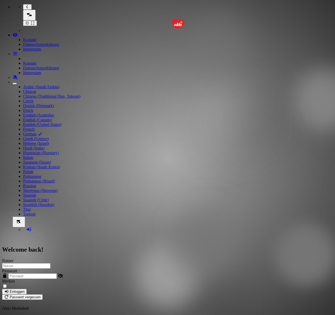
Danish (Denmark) (38, 105)
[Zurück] (27, 7)
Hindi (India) (33, 148)
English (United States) (42, 124)
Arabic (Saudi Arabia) (41, 87)
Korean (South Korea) (41, 167)
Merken (8, 281)
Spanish (29, 195)
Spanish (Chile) (36, 200)
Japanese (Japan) (37, 162)
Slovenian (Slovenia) (40, 190)
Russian (29, 186)
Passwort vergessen (25, 297)
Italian (28, 157)
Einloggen (17, 292)
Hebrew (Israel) (36, 143)
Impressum (32, 49)
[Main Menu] (29, 15)
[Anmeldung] (29, 229)
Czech (28, 101)
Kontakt (29, 39)
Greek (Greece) (36, 138)
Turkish (29, 214)
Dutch (28, 110)
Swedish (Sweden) (38, 204)
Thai (27, 209)
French (29, 129)
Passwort (9, 271)
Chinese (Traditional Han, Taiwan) (51, 96)
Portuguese (32, 176)
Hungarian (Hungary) (41, 153)
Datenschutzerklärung (41, 44)
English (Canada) (37, 120)
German (30, 134)
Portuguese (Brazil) (39, 181)
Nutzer (7, 260)
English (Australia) (38, 115)
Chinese (29, 91)
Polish (28, 171)
